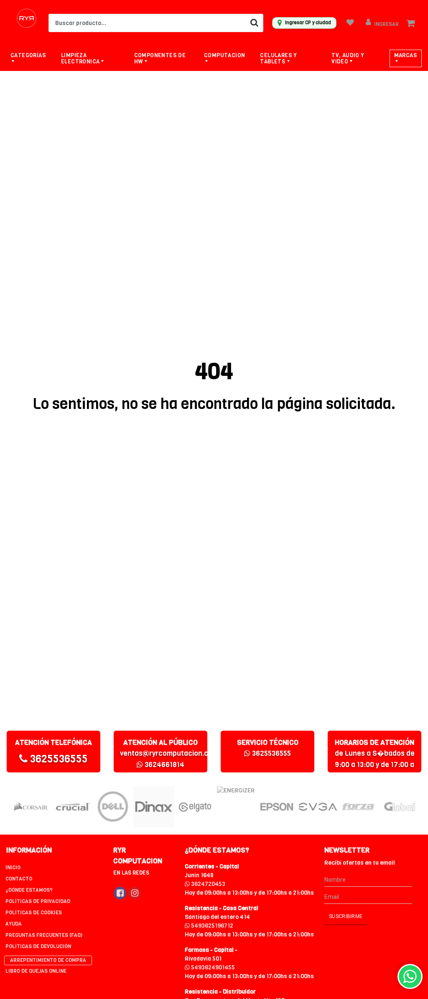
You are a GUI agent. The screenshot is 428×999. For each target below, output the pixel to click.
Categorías (28, 55)
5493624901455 (212, 967)
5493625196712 (211, 926)
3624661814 (163, 764)
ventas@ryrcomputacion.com (169, 753)
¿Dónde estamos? (29, 890)
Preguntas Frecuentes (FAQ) (43, 935)
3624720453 (207, 884)
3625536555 (58, 759)
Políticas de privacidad (37, 901)
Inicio (12, 867)
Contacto (18, 878)
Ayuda (13, 924)
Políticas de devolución (38, 946)
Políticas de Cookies (33, 912)
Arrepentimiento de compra (48, 960)
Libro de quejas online (35, 971)
